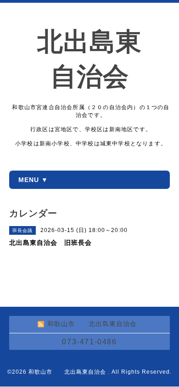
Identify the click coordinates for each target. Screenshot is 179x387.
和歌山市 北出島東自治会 (68, 372)
